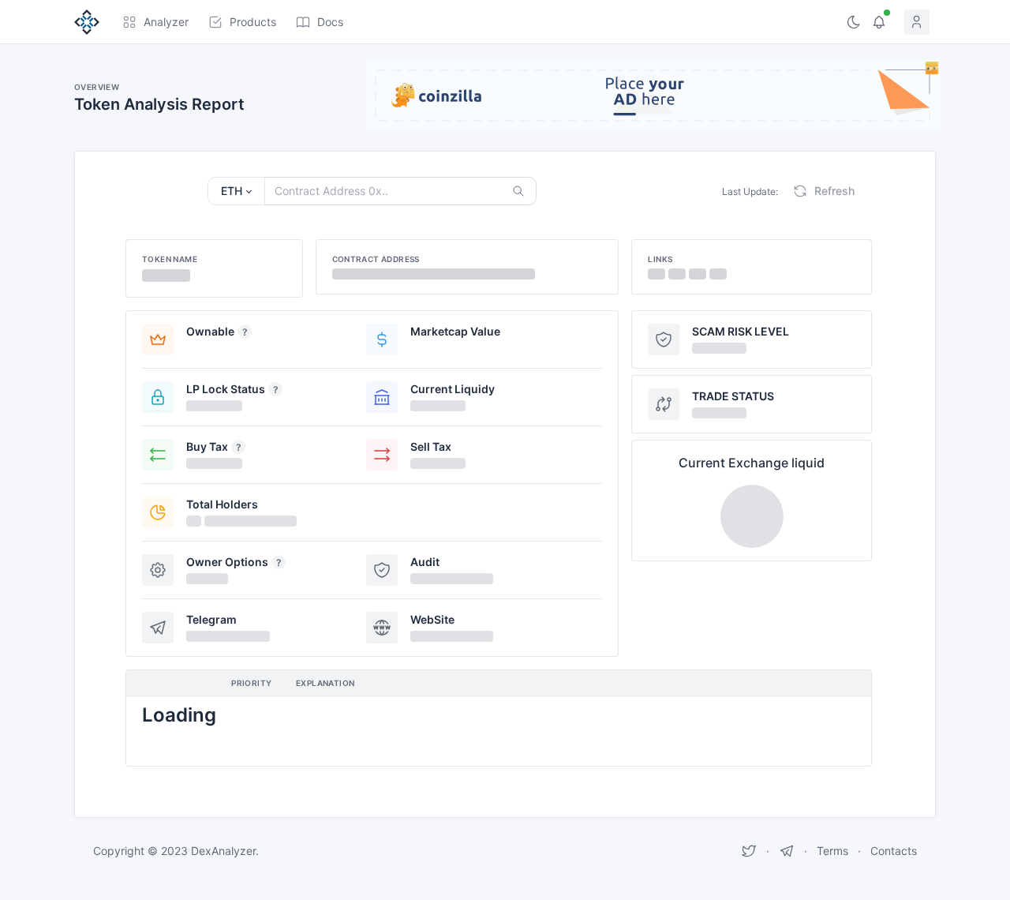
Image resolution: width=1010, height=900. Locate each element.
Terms (832, 850)
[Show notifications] (879, 22)
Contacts (893, 850)
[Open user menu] (920, 22)
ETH (231, 190)
